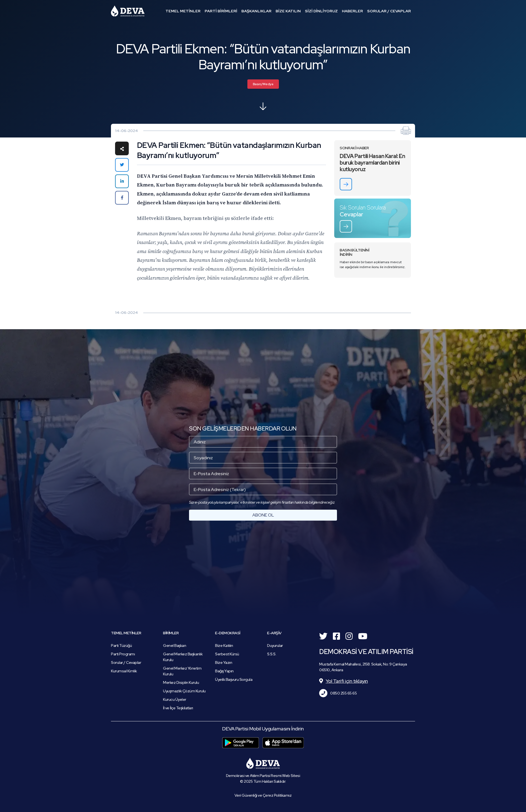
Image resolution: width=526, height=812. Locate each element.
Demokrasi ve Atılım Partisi (127, 10)
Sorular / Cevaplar (126, 662)
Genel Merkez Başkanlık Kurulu (182, 657)
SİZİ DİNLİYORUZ (321, 10)
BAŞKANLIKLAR (256, 10)
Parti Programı (123, 654)
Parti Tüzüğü (121, 645)
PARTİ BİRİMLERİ (221, 10)
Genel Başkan (174, 645)
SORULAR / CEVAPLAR (389, 10)
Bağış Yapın (224, 670)
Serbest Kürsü (227, 654)
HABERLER (352, 10)
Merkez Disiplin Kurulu (181, 682)
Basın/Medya (263, 84)
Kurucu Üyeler (174, 699)
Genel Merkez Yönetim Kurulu (182, 671)
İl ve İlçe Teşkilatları (178, 707)
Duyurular (275, 645)
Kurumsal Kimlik (124, 670)
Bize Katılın (224, 645)
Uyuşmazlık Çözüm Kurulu (184, 690)
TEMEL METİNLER (183, 10)
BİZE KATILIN (288, 10)
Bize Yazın (223, 662)
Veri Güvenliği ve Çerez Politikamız (263, 795)
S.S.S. (271, 654)
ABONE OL (263, 515)
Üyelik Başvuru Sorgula (233, 679)
